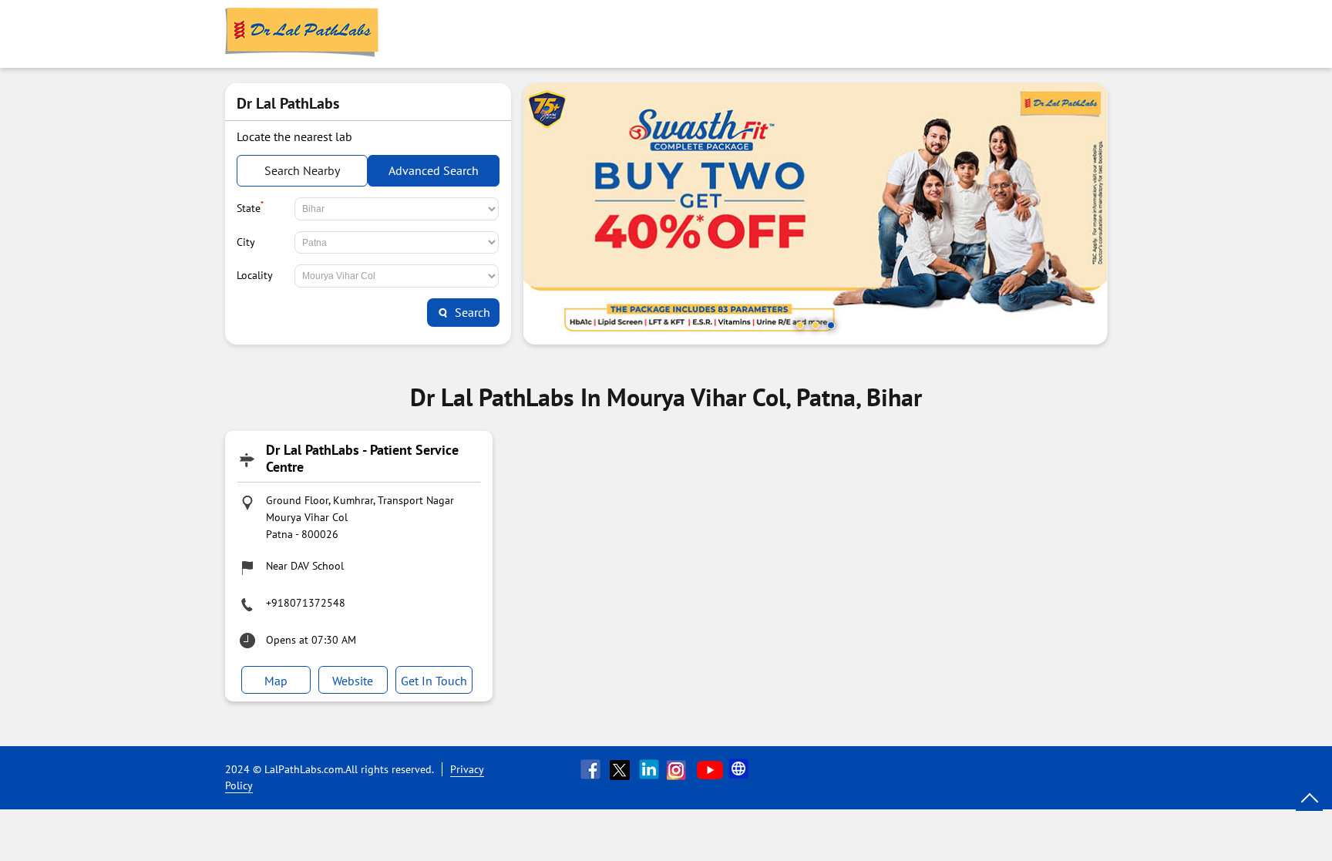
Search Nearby (302, 170)
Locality (255, 275)
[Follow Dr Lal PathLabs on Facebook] (592, 769)
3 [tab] (831, 325)
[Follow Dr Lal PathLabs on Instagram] (680, 769)
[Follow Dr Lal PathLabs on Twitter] (621, 769)
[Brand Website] (740, 769)
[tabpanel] (815, 214)
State (250, 206)
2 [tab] (815, 325)
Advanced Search (433, 170)
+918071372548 (305, 603)
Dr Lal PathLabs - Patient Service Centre (362, 458)
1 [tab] (800, 325)
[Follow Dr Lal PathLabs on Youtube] (710, 769)
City (246, 242)
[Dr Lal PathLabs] (302, 34)
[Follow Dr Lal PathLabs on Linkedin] (650, 769)
